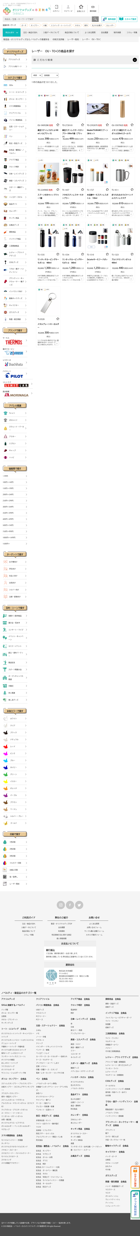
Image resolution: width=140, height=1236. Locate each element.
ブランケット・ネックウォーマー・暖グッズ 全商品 (121, 1123)
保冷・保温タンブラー (9, 1096)
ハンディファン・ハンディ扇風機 (117, 1089)
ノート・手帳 (41, 1037)
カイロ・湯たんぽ (112, 1136)
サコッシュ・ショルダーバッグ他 (13, 1073)
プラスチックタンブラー (10, 1093)
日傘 (72, 1027)
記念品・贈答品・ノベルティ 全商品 (52, 1146)
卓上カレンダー (76, 1123)
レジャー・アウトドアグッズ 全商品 (121, 1057)
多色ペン (39, 1093)
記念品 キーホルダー (44, 1183)
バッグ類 (4, 1010)
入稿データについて (51, 32)
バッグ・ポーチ (111, 1156)
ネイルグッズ (76, 1057)
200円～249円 (8, 494)
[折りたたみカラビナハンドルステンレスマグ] (122, 173)
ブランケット (110, 1130)
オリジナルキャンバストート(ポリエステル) (17, 1040)
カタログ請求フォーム (94, 935)
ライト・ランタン (112, 1021)
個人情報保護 (61, 938)
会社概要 (104, 32)
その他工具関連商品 (112, 1051)
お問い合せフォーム (94, 927)
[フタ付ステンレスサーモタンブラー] (73, 173)
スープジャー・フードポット (12, 1113)
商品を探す (9, 32)
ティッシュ (109, 1202)
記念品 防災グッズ (43, 1187)
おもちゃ (108, 1166)
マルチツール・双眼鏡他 (114, 1075)
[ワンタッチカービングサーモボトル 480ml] (48, 237)
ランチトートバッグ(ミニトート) (13, 1056)
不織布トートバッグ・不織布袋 (12, 1046)
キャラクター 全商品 (115, 1152)
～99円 (5, 476)
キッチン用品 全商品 (80, 1129)
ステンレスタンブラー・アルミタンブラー (17, 1083)
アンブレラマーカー (78, 1033)
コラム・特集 (132, 32)
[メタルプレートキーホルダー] (48, 302)
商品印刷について (72, 32)
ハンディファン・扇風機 (114, 1116)
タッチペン (5, 1143)
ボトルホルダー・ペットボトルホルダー (16, 1126)
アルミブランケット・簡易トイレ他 (49, 1137)
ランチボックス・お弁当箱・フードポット (86, 1146)
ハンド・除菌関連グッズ (114, 1186)
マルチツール (110, 1041)
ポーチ (23, 25)
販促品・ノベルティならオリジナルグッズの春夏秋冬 (27, 1226)
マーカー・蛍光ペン (43, 1103)
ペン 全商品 (42, 1079)
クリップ (39, 1043)
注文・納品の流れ (30, 32)
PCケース (39, 1019)
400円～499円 (8, 519)
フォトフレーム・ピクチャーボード (118, 1017)
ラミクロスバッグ (7, 1066)
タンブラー (35, 25)
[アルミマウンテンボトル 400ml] (122, 237)
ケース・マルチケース (44, 1060)
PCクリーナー (41, 1016)
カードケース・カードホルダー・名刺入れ (51, 1056)
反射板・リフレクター (44, 1130)
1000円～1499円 (9, 537)
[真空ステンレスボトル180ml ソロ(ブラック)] (48, 108)
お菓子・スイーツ (77, 1102)
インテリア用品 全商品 (115, 1013)
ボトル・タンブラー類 (9, 1013)
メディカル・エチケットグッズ (82, 1071)
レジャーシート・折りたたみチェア (118, 1065)
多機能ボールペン (112, 1044)
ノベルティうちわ (112, 1113)
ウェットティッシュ (112, 1199)
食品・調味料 (76, 1105)
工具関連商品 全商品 (115, 1033)
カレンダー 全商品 (79, 1115)
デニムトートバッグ (8, 1043)
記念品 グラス (42, 1160)
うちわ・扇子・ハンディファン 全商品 (121, 1103)
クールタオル (110, 1085)
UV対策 (108, 1095)
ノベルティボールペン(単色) (46, 1083)
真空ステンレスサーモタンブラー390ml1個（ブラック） (73, 133)
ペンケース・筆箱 (42, 1050)
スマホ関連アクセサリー (10, 1163)
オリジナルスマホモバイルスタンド (14, 1146)
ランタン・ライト (112, 1068)
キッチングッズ (7, 1023)
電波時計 (74, 1010)
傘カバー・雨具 (76, 1030)
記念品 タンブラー (43, 1151)
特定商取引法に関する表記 (61, 935)
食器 (72, 1143)
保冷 (86, 25)
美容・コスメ (76, 1044)
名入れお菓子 (97, 25)
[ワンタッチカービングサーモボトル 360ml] (73, 237)
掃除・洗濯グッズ (112, 1003)
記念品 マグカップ (43, 1154)
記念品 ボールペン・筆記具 (46, 1170)
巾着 (45, 25)
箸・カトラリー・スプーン (80, 1150)
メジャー (108, 1048)
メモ (37, 1033)
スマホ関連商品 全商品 (11, 1135)
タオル (77, 25)
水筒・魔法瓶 (6, 1119)
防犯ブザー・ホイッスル (45, 1133)
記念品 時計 (41, 1164)
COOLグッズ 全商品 (114, 1081)
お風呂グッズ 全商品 (80, 1156)
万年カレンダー (76, 1119)
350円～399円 (8, 513)
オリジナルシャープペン (45, 1096)
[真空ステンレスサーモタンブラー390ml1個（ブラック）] (73, 108)
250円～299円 (8, 500)
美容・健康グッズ (77, 1047)
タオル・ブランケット (9, 1019)
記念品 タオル (42, 1174)
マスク (107, 1193)
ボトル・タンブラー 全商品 (13, 1079)
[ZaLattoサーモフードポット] (98, 237)
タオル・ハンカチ (112, 1163)
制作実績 (117, 32)
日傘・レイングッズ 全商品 (83, 1019)
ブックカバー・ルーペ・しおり (47, 1063)
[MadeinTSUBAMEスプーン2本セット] (98, 108)
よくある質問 (90, 32)
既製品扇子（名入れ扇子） (115, 1109)
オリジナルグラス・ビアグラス (12, 1123)
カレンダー (110, 25)
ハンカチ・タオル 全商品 (82, 1077)
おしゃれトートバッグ (9, 1063)
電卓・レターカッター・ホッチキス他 (50, 1073)
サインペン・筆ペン (43, 1100)
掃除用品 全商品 (113, 999)
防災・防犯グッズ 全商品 (47, 1116)
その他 (107, 1169)
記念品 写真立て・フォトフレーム (49, 1177)
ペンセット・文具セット (45, 1110)
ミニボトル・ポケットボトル (12, 1116)
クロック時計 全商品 (80, 1005)
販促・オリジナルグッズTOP (61, 924)
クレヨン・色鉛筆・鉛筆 (45, 1106)
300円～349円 (8, 507)
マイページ (68, 11)
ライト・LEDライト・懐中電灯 (47, 1123)
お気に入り (81, 11)
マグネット (40, 1040)
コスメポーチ (76, 1054)
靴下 (107, 1133)
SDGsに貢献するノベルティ (13, 1005)
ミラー (73, 1051)
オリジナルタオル (77, 1082)
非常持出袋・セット (43, 1120)
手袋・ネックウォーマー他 (115, 1140)
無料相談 (93, 11)
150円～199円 (8, 488)
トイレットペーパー (112, 1206)
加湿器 (107, 1024)
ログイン (56, 11)
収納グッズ (109, 1007)
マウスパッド (41, 1013)
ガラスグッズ (111, 1176)
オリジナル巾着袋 (7, 1060)
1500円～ (6, 543)
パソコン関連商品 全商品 (47, 1005)
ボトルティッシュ (111, 1196)
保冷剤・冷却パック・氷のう (116, 1092)
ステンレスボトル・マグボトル (12, 1100)
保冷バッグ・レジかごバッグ (12, 1053)
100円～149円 (8, 482)
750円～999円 (8, 531)
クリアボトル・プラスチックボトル (14, 1110)
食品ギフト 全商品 (79, 1094)
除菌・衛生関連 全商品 (115, 1182)
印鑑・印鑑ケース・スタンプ (46, 1069)
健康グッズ (75, 1068)
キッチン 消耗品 (77, 1140)
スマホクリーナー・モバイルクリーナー (16, 1153)
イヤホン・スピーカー (9, 1150)
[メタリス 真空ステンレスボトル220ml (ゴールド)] (122, 108)
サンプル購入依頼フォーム (94, 931)
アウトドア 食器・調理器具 (115, 1062)
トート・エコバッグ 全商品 (13, 1029)
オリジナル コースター (79, 1133)
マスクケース (110, 1189)
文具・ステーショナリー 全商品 (50, 1025)
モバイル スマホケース (9, 1156)
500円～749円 (8, 525)
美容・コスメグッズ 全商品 (83, 1039)
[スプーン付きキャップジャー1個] (48, 173)
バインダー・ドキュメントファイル (49, 1046)
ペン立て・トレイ (42, 1053)
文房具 (3, 1016)
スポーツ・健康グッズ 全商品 (84, 1063)
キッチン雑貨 (76, 1137)
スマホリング (6, 1160)
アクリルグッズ (8, 999)
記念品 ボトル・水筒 (44, 1157)
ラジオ (38, 1127)
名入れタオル (76, 1085)
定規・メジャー (42, 1066)
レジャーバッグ (111, 1072)
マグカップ (5, 1129)
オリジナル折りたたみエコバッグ (13, 1050)
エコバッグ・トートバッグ (61, 25)
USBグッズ (40, 1010)
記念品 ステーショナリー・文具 (47, 1167)
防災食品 (39, 1140)
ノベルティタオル (77, 1088)
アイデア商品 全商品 (80, 999)
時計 (72, 1013)
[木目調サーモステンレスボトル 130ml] (98, 173)
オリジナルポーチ (7, 1069)
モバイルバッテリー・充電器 (12, 1140)
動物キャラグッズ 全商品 (116, 1146)
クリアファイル (42, 999)
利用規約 (61, 931)
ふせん (38, 1030)
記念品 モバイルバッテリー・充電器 (50, 1180)
